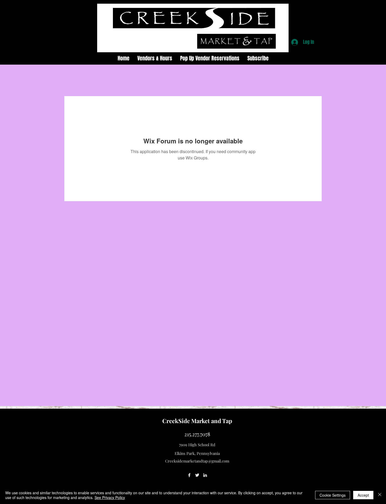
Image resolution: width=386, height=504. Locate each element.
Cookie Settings (333, 495)
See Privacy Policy (110, 497)
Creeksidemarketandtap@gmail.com (197, 461)
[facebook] (189, 475)
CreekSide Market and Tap (197, 421)
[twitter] (197, 475)
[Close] (380, 495)
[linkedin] (205, 475)
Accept (363, 495)
